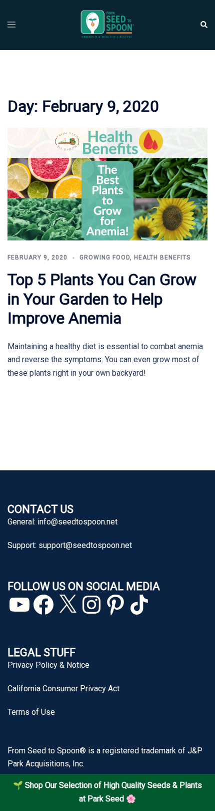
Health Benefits (162, 257)
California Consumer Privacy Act (64, 688)
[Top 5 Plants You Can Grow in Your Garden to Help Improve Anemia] (108, 183)
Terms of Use (31, 712)
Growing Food (105, 257)
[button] (204, 25)
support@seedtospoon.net (85, 545)
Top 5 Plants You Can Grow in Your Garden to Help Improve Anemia (102, 299)
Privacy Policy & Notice (49, 665)
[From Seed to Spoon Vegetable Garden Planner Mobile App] (107, 24)
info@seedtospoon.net (78, 521)
